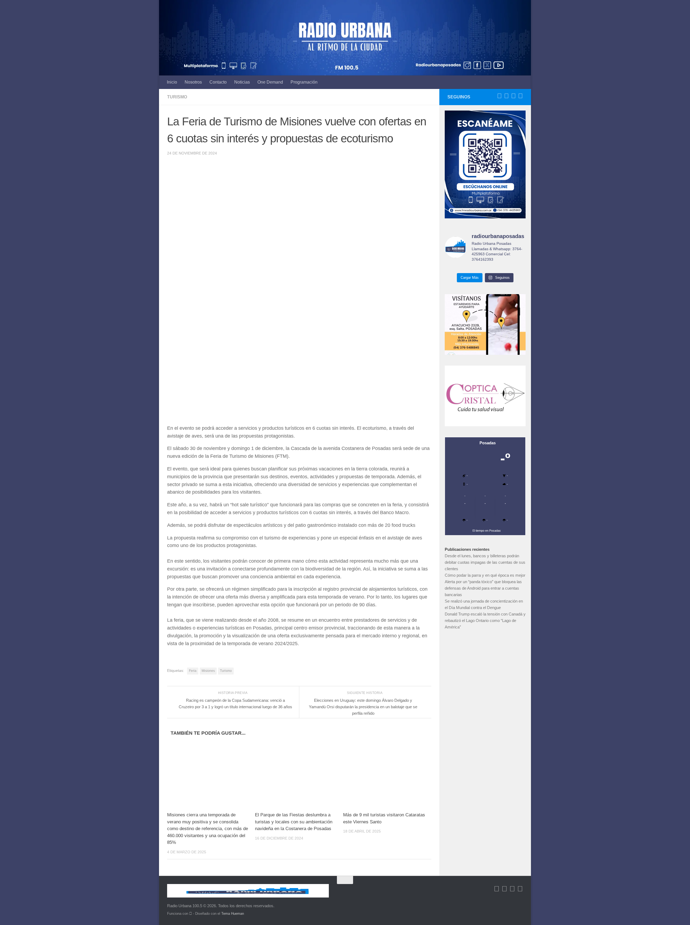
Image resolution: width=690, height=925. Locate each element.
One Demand (270, 82)
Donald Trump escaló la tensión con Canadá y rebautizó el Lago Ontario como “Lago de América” (485, 620)
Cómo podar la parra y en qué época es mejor (485, 575)
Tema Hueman (232, 914)
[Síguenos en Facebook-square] (499, 96)
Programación (304, 82)
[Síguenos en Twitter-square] (506, 96)
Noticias (242, 82)
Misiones (208, 671)
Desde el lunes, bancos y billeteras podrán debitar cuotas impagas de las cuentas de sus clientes (485, 562)
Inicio (172, 82)
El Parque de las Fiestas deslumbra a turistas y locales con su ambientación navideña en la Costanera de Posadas (293, 821)
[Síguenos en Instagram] (520, 96)
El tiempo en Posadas (486, 530)
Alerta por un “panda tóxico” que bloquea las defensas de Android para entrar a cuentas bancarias (483, 588)
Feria (192, 671)
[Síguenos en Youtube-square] (513, 96)
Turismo (177, 97)
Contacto (218, 82)
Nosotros (193, 82)
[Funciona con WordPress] (190, 914)
